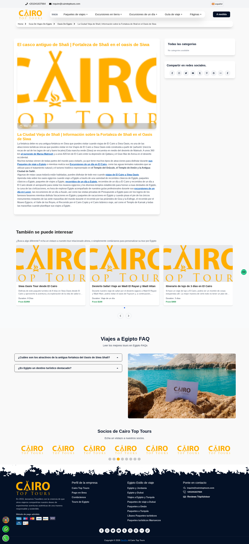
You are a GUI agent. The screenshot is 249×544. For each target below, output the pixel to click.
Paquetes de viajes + (76, 14)
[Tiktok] (227, 73)
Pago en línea (79, 492)
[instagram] (179, 73)
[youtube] (193, 73)
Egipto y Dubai (135, 492)
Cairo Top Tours (80, 488)
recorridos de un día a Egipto (81, 181)
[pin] (207, 73)
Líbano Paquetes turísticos (142, 515)
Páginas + (196, 14)
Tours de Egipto (80, 502)
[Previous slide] (120, 316)
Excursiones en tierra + (108, 14)
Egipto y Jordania (137, 488)
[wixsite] (220, 73)
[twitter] (186, 73)
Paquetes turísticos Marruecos (144, 520)
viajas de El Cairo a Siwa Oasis (122, 174)
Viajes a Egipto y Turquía (140, 497)
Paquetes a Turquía (138, 511)
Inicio (55, 14)
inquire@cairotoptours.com (66, 4)
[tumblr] (200, 73)
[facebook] (172, 73)
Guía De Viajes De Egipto (40, 24)
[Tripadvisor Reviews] (243, 272)
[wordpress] (214, 73)
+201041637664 (37, 4)
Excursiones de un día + (143, 14)
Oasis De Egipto (64, 24)
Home (20, 24)
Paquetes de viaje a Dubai (141, 502)
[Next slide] (128, 316)
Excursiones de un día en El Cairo (88, 164)
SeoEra (124, 540)
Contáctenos (79, 497)
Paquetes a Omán (137, 506)
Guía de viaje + (173, 14)
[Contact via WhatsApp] (5, 529)
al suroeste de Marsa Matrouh (37, 154)
